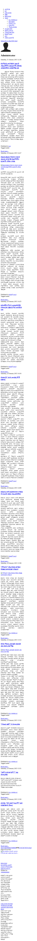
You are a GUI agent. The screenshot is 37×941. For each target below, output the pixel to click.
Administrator (5, 872)
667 (10, 848)
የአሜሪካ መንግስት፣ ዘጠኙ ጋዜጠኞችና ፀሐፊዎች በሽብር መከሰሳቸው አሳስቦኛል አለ (11, 65)
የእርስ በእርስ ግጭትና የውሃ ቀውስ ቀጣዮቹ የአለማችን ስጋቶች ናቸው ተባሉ (10, 159)
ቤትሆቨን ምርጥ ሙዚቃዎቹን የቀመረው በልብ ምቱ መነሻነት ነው (11, 307)
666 (8, 848)
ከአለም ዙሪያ (12, 294)
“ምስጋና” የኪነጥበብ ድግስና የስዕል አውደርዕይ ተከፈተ (11, 568)
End (30, 848)
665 (5, 848)
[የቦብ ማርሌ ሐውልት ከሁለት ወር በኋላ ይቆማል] (12, 651)
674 (27, 848)
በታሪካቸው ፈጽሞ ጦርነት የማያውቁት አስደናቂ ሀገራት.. (6, 866)
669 (15, 848)
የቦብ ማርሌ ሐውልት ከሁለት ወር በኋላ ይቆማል (11, 645)
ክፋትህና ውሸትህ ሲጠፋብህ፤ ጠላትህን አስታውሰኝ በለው (7, 906)
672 (22, 848)
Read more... (5, 151)
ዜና (10, 146)
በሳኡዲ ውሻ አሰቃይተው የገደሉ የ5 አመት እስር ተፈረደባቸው (12, 493)
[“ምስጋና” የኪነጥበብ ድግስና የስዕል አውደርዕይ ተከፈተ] (12, 574)
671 (20, 848)
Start (2, 848)
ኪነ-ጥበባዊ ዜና (13, 633)
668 (13, 848)
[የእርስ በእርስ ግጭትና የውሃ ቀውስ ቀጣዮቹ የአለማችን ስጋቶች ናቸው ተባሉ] (12, 168)
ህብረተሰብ (4, 863)
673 (24, 848)
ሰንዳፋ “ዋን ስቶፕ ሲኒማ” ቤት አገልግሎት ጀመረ (12, 804)
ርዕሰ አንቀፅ (4, 904)
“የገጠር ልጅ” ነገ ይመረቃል (10, 724)
